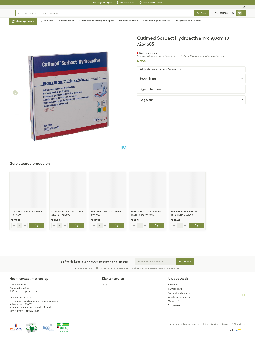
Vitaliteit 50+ (28, 68)
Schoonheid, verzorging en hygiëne (28, 37)
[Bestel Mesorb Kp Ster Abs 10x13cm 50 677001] (36, 225)
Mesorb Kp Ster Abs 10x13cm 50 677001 (27, 213)
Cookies (225, 324)
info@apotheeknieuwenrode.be (41, 300)
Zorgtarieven (175, 305)
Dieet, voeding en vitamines (28, 48)
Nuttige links (175, 288)
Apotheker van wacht (179, 297)
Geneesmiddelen (28, 100)
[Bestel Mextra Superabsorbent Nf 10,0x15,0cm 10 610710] (156, 225)
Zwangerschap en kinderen (28, 58)
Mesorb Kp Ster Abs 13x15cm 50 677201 (106, 213)
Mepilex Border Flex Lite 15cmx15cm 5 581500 (184, 213)
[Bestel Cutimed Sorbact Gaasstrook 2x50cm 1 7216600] (76, 225)
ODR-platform (239, 324)
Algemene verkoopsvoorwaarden (185, 324)
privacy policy (173, 267)
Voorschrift (174, 301)
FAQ (104, 284)
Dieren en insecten (28, 92)
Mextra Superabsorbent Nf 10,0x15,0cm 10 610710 (146, 213)
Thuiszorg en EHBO (28, 84)
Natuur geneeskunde (28, 76)
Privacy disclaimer (211, 324)
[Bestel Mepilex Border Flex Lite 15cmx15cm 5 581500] (196, 225)
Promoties (17, 28)
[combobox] (104, 13)
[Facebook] (237, 294)
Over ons (173, 284)
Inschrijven (185, 261)
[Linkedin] (243, 294)
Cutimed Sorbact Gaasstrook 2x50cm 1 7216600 (67, 213)
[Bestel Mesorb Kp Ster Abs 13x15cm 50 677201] (116, 225)
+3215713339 (26, 297)
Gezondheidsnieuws (179, 292)
